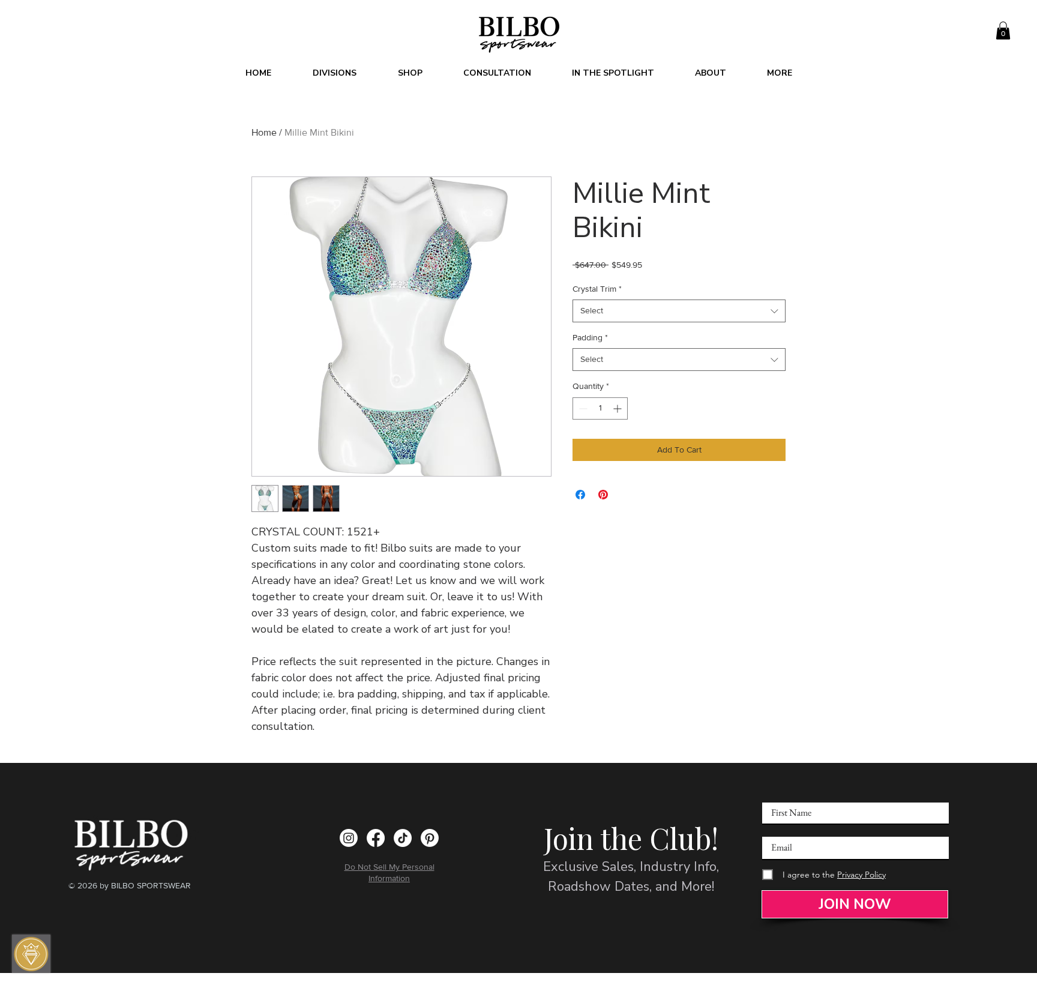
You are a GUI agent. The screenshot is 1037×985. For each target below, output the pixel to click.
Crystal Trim (597, 289)
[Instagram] (349, 838)
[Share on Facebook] (580, 494)
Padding (590, 337)
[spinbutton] (600, 408)
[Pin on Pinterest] (603, 494)
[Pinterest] (430, 838)
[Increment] (618, 408)
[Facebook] (376, 838)
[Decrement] (581, 408)
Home (264, 132)
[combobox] (679, 311)
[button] (1003, 31)
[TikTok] (403, 838)
